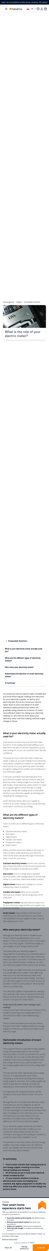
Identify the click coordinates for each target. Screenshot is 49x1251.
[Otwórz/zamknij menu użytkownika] (41, 9)
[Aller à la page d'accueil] (18, 9)
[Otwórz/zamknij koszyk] (45, 9)
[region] (24, 2)
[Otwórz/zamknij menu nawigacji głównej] (6, 9)
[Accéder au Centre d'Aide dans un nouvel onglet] (38, 9)
